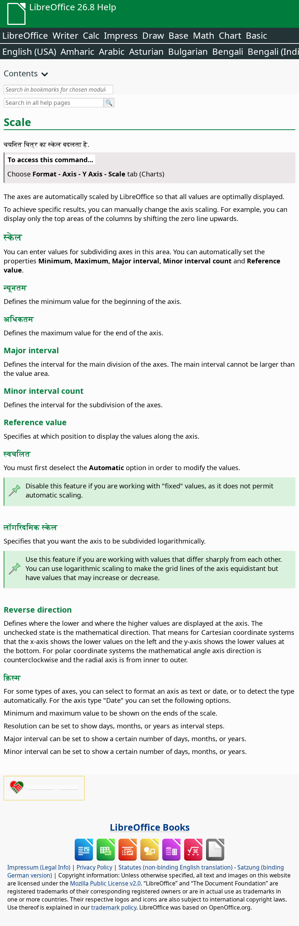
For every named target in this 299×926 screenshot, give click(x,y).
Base (178, 35)
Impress (121, 35)
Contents (21, 73)
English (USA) (29, 51)
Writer (65, 35)
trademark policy (113, 907)
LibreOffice (25, 35)
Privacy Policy (94, 867)
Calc (91, 35)
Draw (153, 35)
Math (203, 35)
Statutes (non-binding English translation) (176, 867)
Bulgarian (188, 51)
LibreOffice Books (150, 827)
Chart (230, 35)
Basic (256, 35)
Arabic (112, 51)
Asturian (146, 51)
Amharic (77, 51)
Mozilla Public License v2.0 (105, 883)
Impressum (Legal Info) (38, 867)
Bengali (227, 51)
